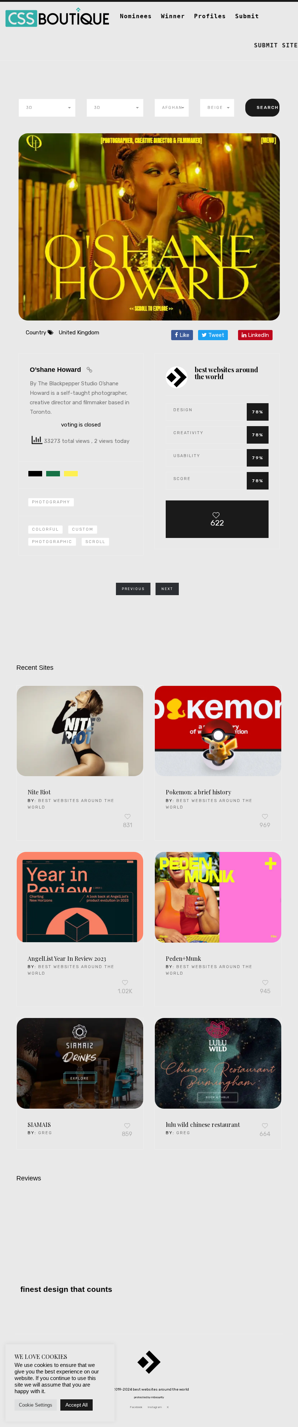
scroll (95, 541)
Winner (173, 16)
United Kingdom (79, 332)
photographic (52, 541)
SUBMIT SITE (276, 45)
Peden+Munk (183, 958)
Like (183, 335)
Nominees (136, 16)
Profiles (210, 16)
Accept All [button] (76, 1405)
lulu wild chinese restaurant (203, 1124)
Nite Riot (39, 792)
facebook (136, 1407)
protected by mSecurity (149, 1397)
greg (45, 1133)
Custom (82, 529)
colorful (45, 529)
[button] (47, 108)
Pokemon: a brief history (198, 792)
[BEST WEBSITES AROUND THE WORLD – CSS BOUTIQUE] (57, 11)
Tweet (215, 335)
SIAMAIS (39, 1124)
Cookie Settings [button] (35, 1405)
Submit (247, 16)
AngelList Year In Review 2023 (67, 958)
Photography (51, 502)
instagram (155, 1407)
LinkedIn (257, 335)
